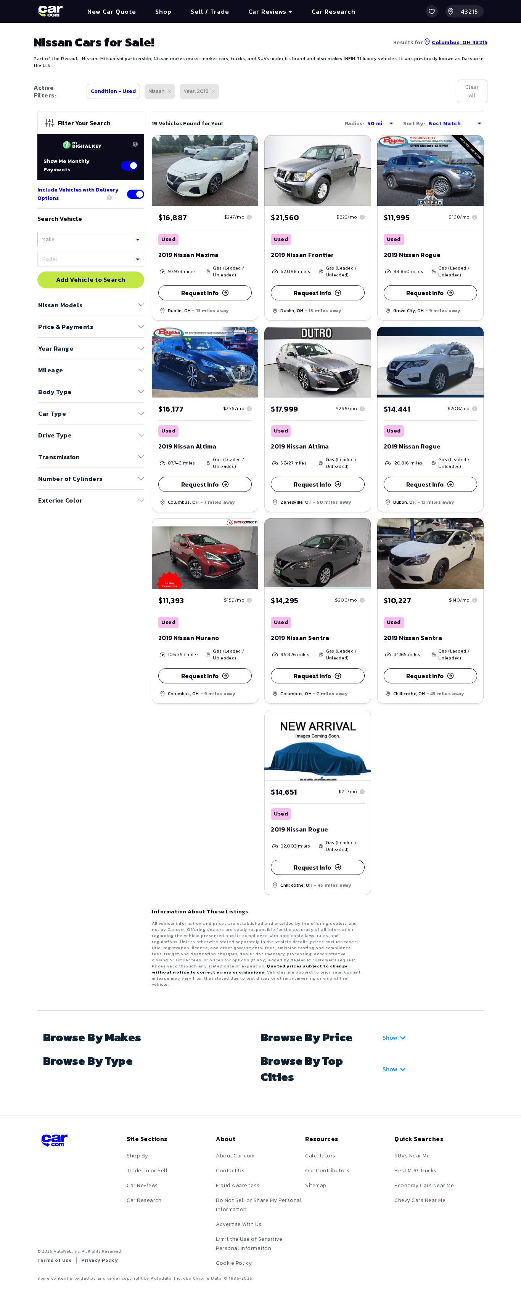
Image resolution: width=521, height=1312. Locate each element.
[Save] (247, 146)
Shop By (137, 1156)
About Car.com (235, 1156)
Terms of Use (54, 1260)
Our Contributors (327, 1171)
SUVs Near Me (412, 1156)
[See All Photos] (317, 170)
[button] (432, 11)
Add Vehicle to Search (90, 279)
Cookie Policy (234, 1263)
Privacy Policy (99, 1260)
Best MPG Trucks (415, 1171)
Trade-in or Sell (147, 1171)
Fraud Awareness (238, 1185)
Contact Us (230, 1171)
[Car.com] (50, 11)
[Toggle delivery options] (135, 194)
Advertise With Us (239, 1224)
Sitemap (315, 1185)
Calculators (320, 1156)
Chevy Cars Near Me (419, 1200)
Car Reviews (142, 1185)
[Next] (252, 170)
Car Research (144, 1200)
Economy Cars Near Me (424, 1185)
